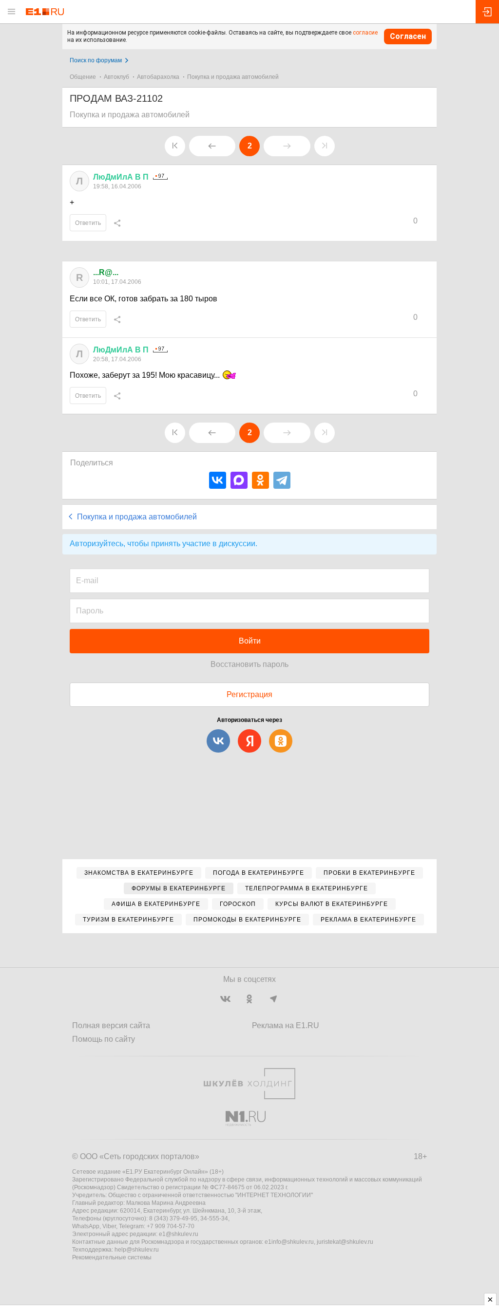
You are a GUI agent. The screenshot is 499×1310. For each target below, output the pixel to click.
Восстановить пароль (249, 664)
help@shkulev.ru (137, 1249)
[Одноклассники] (260, 480)
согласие (365, 32)
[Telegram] (281, 480)
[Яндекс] (249, 741)
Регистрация (249, 694)
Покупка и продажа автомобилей (233, 77)
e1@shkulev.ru (178, 1234)
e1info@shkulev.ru (289, 1241)
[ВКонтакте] (217, 480)
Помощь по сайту (103, 1039)
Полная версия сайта (111, 1025)
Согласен (408, 36)
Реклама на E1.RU (285, 1025)
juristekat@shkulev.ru (345, 1241)
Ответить (88, 223)
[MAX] (239, 480)
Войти (250, 641)
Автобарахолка (158, 77)
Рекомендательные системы (112, 1257)
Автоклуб (116, 77)
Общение (83, 77)
